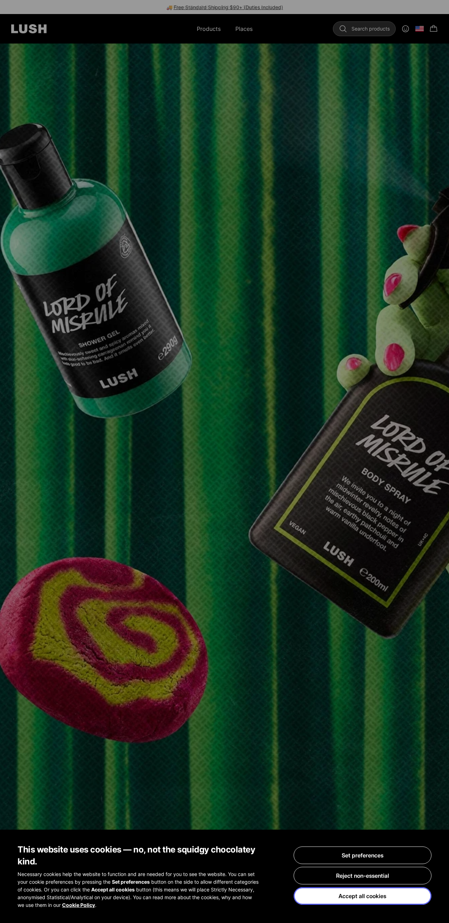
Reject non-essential (362, 875)
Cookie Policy (78, 905)
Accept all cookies (362, 895)
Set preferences (362, 855)
